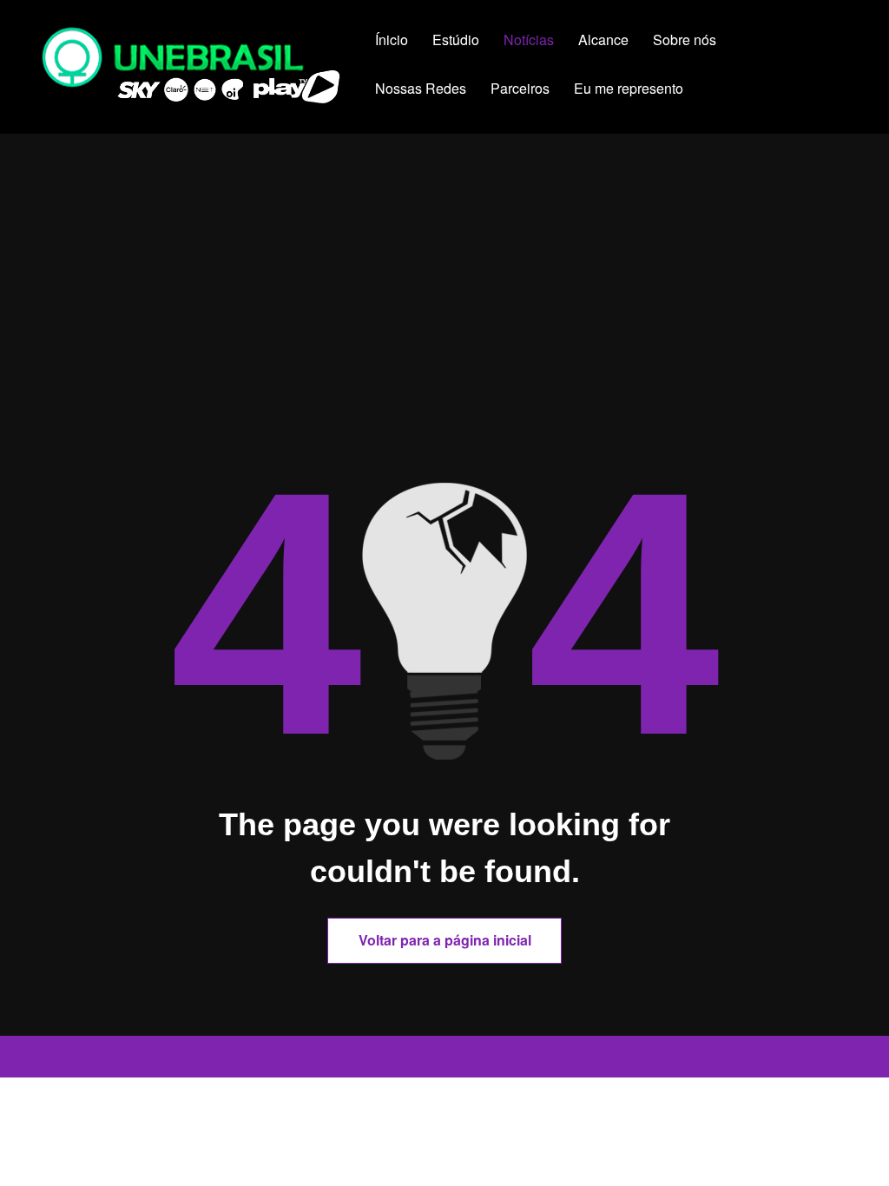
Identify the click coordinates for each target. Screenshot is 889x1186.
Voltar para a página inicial (445, 940)
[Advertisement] (444, 336)
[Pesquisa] (734, 91)
